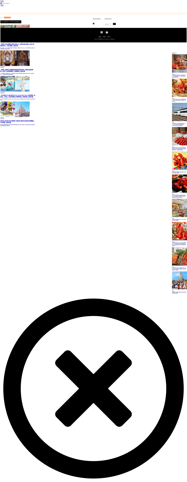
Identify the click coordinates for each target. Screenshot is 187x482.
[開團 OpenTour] (2, 9)
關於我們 (100, 36)
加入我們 (108, 36)
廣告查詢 (2, 4)
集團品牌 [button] (2, 1)
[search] (0, 10)
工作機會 (2, 5)
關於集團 (2, 0)
